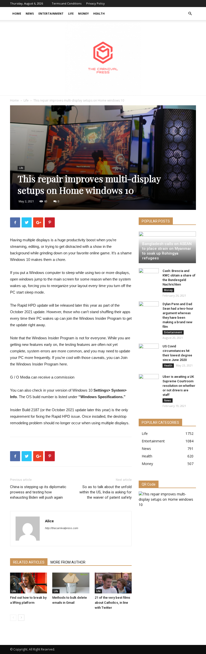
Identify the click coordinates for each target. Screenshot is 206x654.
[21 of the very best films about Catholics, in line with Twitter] (113, 583)
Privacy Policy (95, 3)
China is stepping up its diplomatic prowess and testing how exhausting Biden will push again (38, 492)
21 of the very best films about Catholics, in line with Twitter (112, 603)
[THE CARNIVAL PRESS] (103, 58)
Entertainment (51, 13)
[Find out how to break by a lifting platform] (28, 583)
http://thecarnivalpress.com (61, 528)
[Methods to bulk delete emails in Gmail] (70, 583)
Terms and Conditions (66, 3)
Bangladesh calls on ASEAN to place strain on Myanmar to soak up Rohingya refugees (167, 251)
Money (83, 13)
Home (16, 13)
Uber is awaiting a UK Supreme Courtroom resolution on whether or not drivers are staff (179, 386)
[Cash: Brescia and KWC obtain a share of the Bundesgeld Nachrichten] (149, 275)
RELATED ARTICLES (28, 562)
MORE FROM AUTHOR (67, 562)
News (30, 13)
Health (99, 13)
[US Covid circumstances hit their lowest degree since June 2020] (149, 351)
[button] (190, 13)
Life (71, 13)
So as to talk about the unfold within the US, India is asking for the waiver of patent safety (105, 492)
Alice (49, 520)
